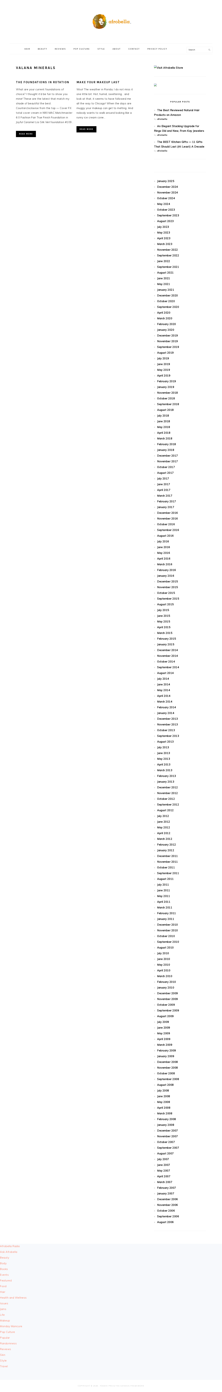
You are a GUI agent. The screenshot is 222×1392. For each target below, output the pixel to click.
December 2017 (167, 455)
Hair (2, 1292)
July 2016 (163, 541)
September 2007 (168, 1147)
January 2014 (165, 713)
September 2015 (168, 598)
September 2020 (168, 307)
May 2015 (163, 621)
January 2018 (165, 450)
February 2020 (166, 324)
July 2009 (163, 1022)
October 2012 (166, 798)
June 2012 (163, 821)
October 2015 (166, 593)
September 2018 (168, 404)
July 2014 (163, 678)
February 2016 (166, 570)
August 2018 (165, 409)
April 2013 (163, 764)
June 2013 (163, 753)
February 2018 (166, 444)
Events (4, 1274)
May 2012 (163, 827)
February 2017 (166, 501)
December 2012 (167, 787)
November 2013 (167, 724)
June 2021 (163, 278)
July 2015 (163, 610)
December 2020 (167, 295)
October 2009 (166, 1004)
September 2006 (168, 1216)
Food (3, 1286)
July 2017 (163, 478)
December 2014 (167, 650)
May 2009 (163, 1033)
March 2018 (164, 438)
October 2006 (166, 1210)
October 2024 (166, 198)
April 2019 (163, 375)
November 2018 (167, 392)
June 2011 (163, 890)
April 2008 (163, 1107)
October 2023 (166, 209)
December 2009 (167, 993)
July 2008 (163, 1090)
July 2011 (163, 884)
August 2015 (165, 604)
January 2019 (165, 387)
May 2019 (163, 369)
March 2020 (164, 318)
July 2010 (163, 953)
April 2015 (163, 627)
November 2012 (167, 793)
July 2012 (163, 816)
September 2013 (168, 736)
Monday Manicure (11, 1326)
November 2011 (167, 861)
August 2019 (165, 352)
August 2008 (165, 1084)
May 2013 (163, 758)
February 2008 (166, 1119)
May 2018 (163, 427)
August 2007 (165, 1153)
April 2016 (163, 558)
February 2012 (166, 844)
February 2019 (166, 381)
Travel (4, 1366)
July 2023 (163, 226)
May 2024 (163, 204)
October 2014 (166, 661)
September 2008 (168, 1079)
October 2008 (166, 1073)
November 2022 (167, 249)
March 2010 (164, 976)
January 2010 (165, 987)
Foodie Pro (106, 1386)
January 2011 (165, 919)
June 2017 (163, 484)
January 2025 (165, 181)
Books (4, 1269)
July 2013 (163, 747)
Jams (3, 1309)
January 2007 (165, 1193)
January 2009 (165, 1056)
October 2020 (166, 301)
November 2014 (167, 655)
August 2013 (165, 741)
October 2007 (166, 1142)
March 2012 (164, 838)
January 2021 (165, 289)
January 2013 (165, 781)
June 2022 (163, 261)
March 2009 (164, 1044)
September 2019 (168, 347)
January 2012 (165, 850)
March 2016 (164, 564)
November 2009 (167, 999)
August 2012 (165, 810)
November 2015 (167, 587)
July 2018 (163, 415)
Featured (6, 1280)
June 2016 (163, 547)
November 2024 (167, 192)
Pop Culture (7, 1332)
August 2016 (165, 535)
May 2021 (163, 284)
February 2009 (166, 1050)
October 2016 (166, 524)
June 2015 (163, 615)
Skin (2, 1354)
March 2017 (164, 495)
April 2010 (163, 970)
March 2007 (164, 1182)
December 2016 (167, 512)
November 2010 (167, 930)
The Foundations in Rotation (42, 82)
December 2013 (167, 718)
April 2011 (163, 901)
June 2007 (163, 1164)
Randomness (8, 1343)
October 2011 (166, 867)
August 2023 (165, 221)
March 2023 (164, 244)
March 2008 (164, 1113)
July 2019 (163, 358)
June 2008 (163, 1096)
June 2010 (163, 959)
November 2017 (167, 461)
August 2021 (165, 272)
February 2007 (166, 1187)
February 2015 (166, 638)
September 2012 (168, 804)
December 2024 (167, 186)
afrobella (162, 119)
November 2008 (167, 1067)
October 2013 (166, 730)
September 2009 (168, 1010)
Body (3, 1263)
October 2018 (166, 398)
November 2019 (167, 341)
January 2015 (165, 644)
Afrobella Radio (10, 1246)
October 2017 (166, 467)
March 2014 (164, 701)
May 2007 (163, 1170)
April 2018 (163, 432)
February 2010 (166, 981)
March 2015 (164, 633)
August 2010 (165, 947)
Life (2, 1314)
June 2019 (163, 364)
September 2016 (168, 530)
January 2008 (165, 1124)
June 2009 (163, 1027)
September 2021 (168, 266)
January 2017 (165, 507)
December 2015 (167, 581)
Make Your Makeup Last (98, 82)
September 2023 (168, 215)
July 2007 (163, 1159)
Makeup (5, 1320)
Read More (26, 134)
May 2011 (163, 896)
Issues (4, 1303)
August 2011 (165, 879)
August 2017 (165, 472)
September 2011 (168, 873)
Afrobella (111, 20)
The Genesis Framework (130, 1386)
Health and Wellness (13, 1297)
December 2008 (167, 1062)
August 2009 (165, 1016)
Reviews (5, 1349)
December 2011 (167, 856)
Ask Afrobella (8, 1252)
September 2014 (168, 667)
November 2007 (167, 1136)
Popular (5, 1337)
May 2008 (163, 1102)
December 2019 (167, 335)
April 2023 (163, 238)
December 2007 (167, 1130)
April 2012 (163, 833)
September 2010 (168, 941)
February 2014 (166, 707)
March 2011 (164, 907)
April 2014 (163, 695)
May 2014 (163, 690)
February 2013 (166, 776)
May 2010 (163, 964)
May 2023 (163, 232)
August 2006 (165, 1222)
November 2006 (167, 1205)
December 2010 (167, 924)
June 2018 (163, 421)
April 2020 (163, 312)
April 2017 (163, 490)
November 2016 (167, 518)
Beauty (4, 1257)
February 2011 (166, 913)
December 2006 (167, 1199)
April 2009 (163, 1039)
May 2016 (163, 552)
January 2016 (165, 575)
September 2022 (168, 255)
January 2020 (165, 329)
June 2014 (163, 684)
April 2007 (163, 1176)
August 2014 (165, 673)
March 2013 (164, 770)
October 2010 (166, 936)
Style (3, 1360)
